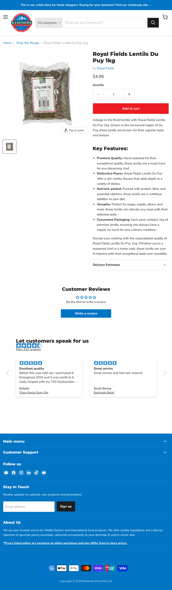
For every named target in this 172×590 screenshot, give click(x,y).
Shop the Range (27, 43)
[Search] (153, 23)
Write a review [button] (86, 313)
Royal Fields (105, 68)
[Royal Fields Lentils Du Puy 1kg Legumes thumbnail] (9, 146)
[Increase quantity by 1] (129, 94)
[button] (8, 373)
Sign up (66, 506)
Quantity (98, 85)
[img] (88, 345)
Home (7, 43)
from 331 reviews (28, 349)
